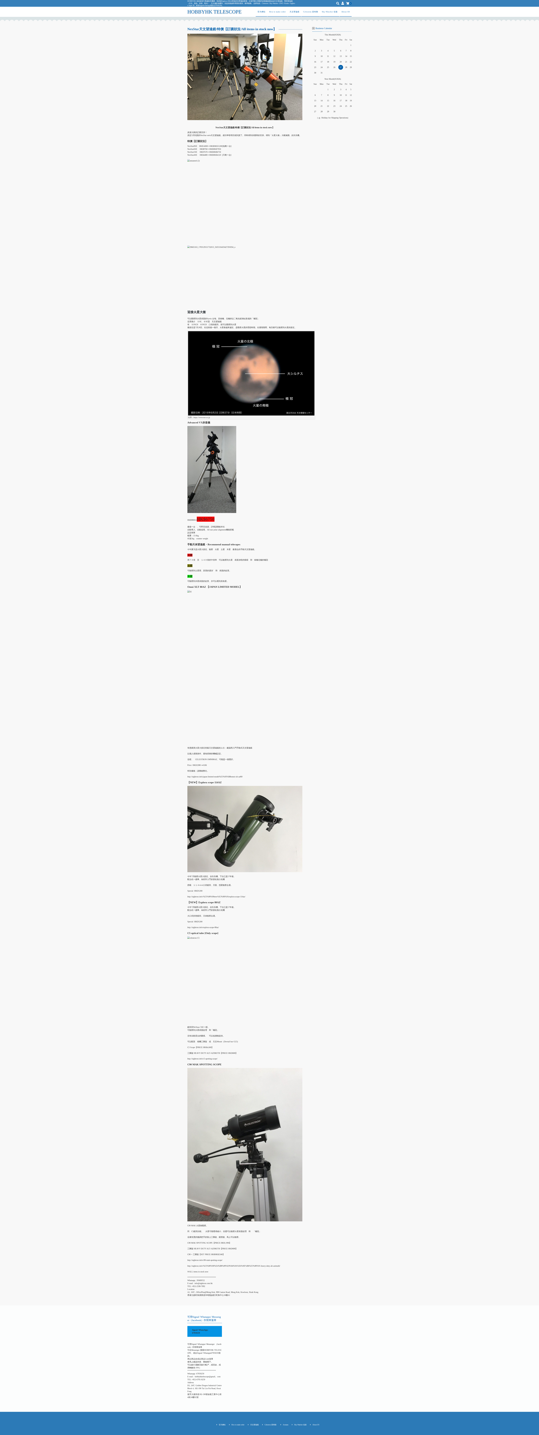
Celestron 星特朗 (310, 12)
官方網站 (261, 12)
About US (345, 12)
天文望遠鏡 (294, 12)
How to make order (277, 12)
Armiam (285, 1425)
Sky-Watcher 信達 (329, 12)
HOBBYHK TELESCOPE (214, 12)
